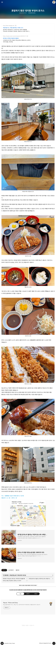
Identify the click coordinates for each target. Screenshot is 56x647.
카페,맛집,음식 (13, 575)
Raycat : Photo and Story (10, 602)
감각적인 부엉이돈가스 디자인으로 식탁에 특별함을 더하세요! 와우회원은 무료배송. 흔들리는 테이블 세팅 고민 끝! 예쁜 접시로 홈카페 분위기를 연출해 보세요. (16, 30)
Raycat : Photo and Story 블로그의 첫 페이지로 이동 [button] (28, 2)
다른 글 (35, 593)
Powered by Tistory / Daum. (9, 643)
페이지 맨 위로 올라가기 (54, 643)
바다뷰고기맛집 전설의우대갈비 (11, 38)
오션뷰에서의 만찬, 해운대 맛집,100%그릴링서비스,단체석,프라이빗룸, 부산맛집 (17, 41)
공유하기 (28, 593)
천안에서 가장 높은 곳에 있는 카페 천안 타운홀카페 (14, 578)
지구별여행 (5, 575)
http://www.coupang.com (8, 25)
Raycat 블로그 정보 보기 (54, 2)
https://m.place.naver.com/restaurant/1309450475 (14, 36)
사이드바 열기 (2, 2)
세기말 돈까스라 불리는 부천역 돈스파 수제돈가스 (39, 578)
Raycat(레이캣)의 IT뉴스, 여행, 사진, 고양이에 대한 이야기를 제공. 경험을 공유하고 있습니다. (21, 604)
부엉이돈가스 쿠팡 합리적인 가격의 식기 (13, 28)
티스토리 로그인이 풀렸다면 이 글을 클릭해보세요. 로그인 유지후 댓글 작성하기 (28, 590)
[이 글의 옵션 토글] (6, 570)
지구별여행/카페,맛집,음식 (32, 12)
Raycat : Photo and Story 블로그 (2, 643)
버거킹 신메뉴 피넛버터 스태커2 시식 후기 (12, 580)
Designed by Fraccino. (47, 643)
